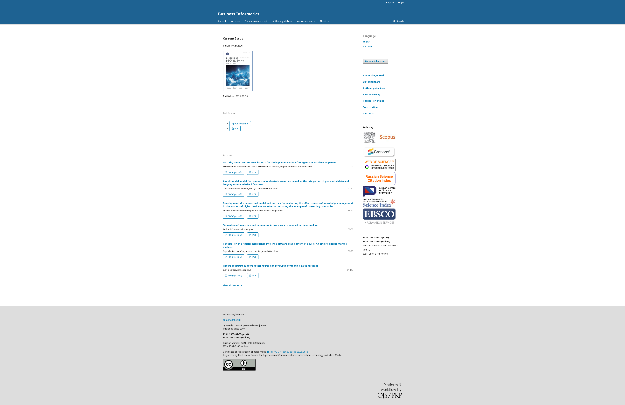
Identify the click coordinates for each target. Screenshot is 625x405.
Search (400, 21)
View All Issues (231, 285)
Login (401, 2)
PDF (236, 128)
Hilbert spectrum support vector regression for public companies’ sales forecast (270, 265)
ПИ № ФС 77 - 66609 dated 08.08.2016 (287, 351)
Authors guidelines (282, 21)
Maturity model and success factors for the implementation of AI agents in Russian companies (279, 162)
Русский (367, 46)
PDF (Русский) (241, 123)
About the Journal (373, 75)
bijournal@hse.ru (232, 319)
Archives (235, 21)
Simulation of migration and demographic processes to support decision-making (270, 225)
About (323, 21)
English (366, 41)
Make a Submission (375, 61)
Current (222, 21)
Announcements (306, 21)
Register (390, 2)
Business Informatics (238, 13)
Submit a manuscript (256, 21)
